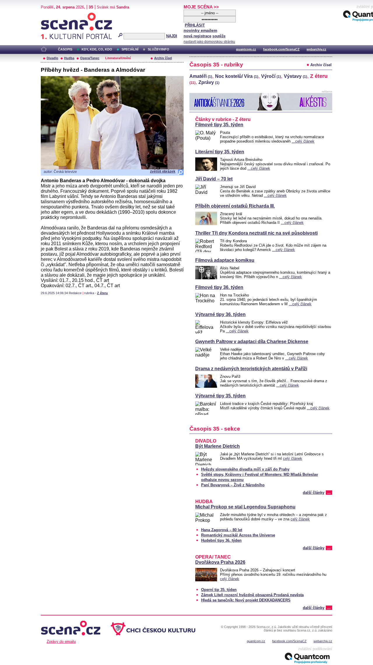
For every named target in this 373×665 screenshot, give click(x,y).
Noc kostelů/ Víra (236, 76)
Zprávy (208, 82)
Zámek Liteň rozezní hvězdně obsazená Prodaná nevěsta (252, 595)
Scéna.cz (51, 15)
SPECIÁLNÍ (130, 49)
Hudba (69, 58)
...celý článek (303, 141)
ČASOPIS (65, 49)
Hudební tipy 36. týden (221, 540)
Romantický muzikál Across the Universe (238, 535)
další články (313, 492)
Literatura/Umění (118, 58)
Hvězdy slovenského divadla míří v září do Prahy (245, 469)
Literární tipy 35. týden (219, 151)
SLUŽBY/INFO (158, 49)
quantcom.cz (246, 49)
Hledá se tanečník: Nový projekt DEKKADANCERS (246, 600)
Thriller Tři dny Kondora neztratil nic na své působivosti (256, 233)
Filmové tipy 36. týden (219, 287)
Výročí (271, 76)
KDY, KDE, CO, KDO (97, 49)
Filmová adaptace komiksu (224, 260)
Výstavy (295, 76)
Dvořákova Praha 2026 (220, 562)
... (329, 492)
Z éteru (102, 293)
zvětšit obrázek (162, 171)
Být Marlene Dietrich (217, 446)
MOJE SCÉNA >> (201, 6)
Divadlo (52, 58)
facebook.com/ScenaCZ (281, 49)
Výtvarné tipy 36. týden (220, 314)
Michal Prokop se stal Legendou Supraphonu (245, 506)
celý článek (292, 458)
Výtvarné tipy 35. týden (220, 395)
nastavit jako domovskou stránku (209, 41)
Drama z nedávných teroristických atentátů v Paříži (251, 368)
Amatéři (200, 76)
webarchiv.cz (316, 49)
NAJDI (171, 36)
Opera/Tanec (89, 58)
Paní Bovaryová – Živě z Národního (233, 485)
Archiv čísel (163, 58)
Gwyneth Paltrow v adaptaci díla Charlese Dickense (251, 341)
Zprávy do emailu (61, 641)
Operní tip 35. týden (219, 589)
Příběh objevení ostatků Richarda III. (235, 205)
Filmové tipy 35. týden (219, 124)
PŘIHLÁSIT (195, 25)
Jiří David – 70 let (214, 178)
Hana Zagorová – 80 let (221, 530)
